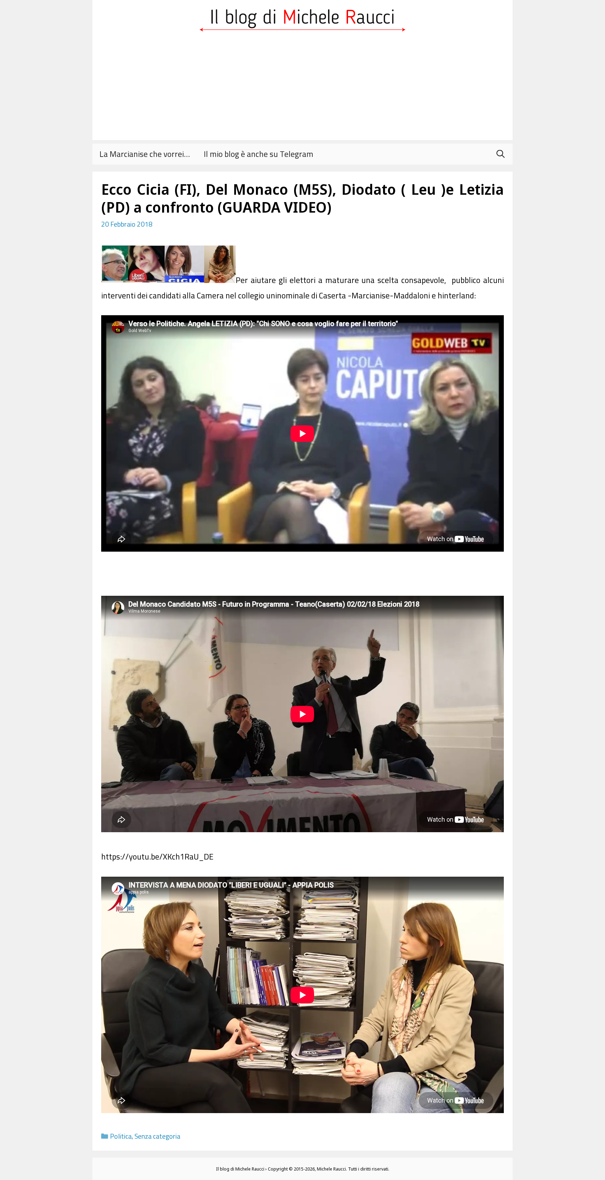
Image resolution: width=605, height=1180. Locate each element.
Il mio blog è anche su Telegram (258, 153)
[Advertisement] (302, 91)
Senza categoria (157, 1136)
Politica (121, 1136)
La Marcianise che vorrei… (144, 153)
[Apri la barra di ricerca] (500, 154)
